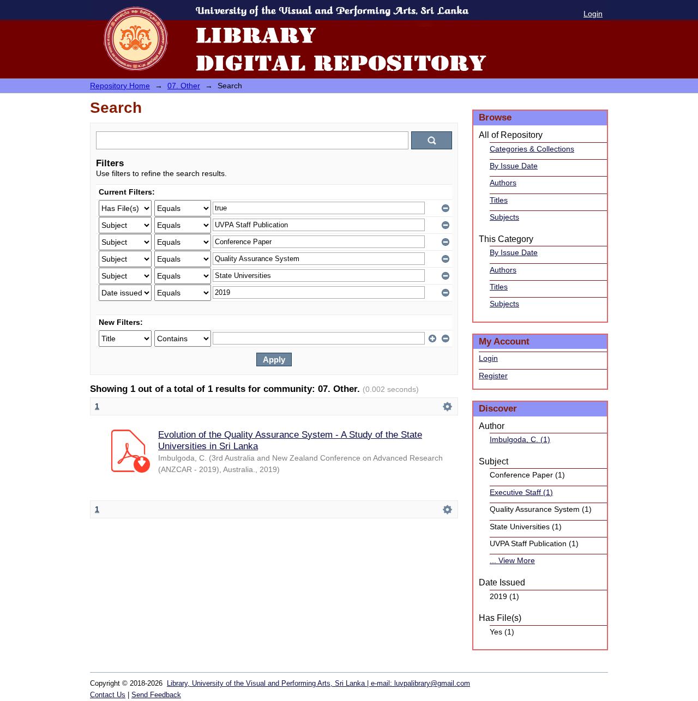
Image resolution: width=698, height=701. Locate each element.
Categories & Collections (532, 148)
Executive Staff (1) (521, 492)
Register (493, 375)
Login (593, 13)
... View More (512, 560)
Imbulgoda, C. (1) (520, 439)
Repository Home (120, 85)
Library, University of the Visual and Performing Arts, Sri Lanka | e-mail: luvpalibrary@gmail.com (318, 683)
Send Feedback (156, 695)
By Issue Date (514, 165)
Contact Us (107, 695)
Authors (503, 182)
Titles (499, 200)
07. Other (183, 85)
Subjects (504, 217)
